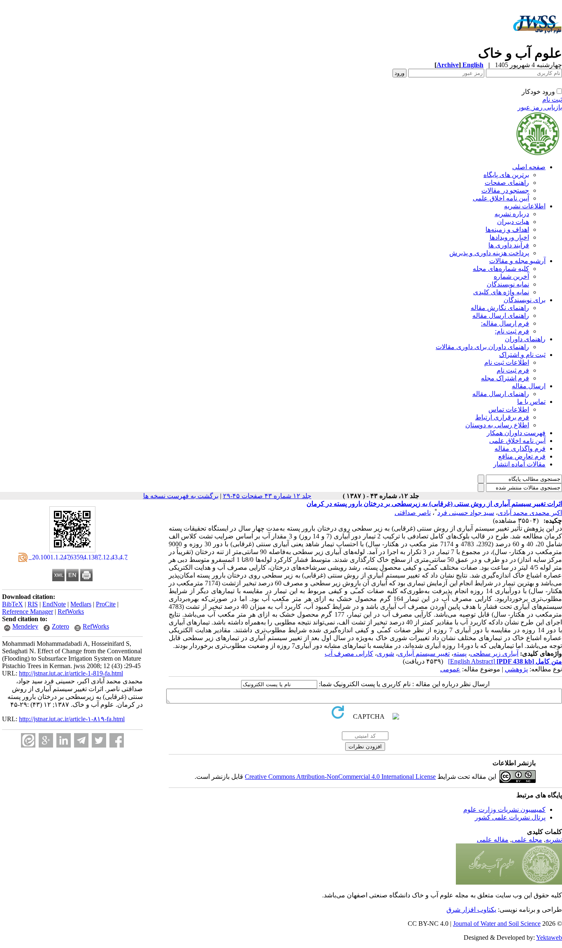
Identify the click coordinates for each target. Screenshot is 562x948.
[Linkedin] (63, 740)
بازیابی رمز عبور (540, 107)
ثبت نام (552, 99)
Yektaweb (549, 937)
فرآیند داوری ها (508, 245)
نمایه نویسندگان (508, 284)
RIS (33, 604)
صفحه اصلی (529, 166)
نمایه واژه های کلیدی (501, 292)
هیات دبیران (513, 221)
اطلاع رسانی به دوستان (497, 425)
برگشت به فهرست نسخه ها (180, 495)
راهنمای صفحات (507, 182)
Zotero (60, 626)
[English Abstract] (471, 661)
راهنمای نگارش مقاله (500, 307)
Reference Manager (27, 611)
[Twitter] (99, 740)
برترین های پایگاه (506, 174)
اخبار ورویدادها (509, 237)
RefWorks (71, 611)
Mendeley (25, 626)
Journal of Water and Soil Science (497, 923)
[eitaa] (28, 740)
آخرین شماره (511, 276)
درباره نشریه (512, 213)
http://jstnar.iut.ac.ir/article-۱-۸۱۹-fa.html (72, 718)
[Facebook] (116, 740)
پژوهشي (516, 669)
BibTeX (12, 604)
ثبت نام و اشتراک (522, 354)
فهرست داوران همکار (516, 432)
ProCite (106, 604)
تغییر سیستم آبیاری (424, 653)
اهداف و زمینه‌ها (507, 229)
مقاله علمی (493, 839)
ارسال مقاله (529, 385)
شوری (385, 653)
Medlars (80, 604)
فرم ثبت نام (513, 370)
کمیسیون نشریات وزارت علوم (504, 809)
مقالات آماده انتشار (519, 464)
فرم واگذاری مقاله (520, 448)
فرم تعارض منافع (522, 456)
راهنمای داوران (525, 338)
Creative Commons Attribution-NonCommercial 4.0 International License (340, 776)
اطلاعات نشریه (525, 206)
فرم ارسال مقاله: (505, 323)
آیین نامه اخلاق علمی (501, 198)
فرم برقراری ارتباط (502, 417)
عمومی (450, 669)
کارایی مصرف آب (349, 653)
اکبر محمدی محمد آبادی (530, 512)
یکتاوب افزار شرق (471, 909)
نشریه (554, 839)
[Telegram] (81, 740)
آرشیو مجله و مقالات (517, 260)
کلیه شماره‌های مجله (501, 268)
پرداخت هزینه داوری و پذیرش (489, 252)
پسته (460, 653)
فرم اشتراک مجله (505, 378)
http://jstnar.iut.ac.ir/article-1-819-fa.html (71, 673)
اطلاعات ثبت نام (506, 362)
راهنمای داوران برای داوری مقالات (482, 346)
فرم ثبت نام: (512, 331)
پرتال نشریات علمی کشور (510, 817)
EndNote (54, 604)
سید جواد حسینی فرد (465, 512)
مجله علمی (527, 839)
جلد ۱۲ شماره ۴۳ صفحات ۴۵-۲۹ (267, 495)
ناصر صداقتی (413, 512)
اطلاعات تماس (508, 409)
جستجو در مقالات (505, 190)
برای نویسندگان (525, 299)
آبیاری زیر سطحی (494, 653)
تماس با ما (531, 401)
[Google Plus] (46, 740)
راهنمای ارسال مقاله (500, 315)
